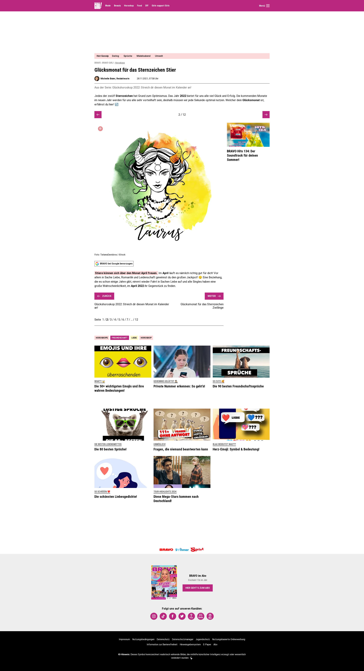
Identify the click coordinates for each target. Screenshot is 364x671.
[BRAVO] (166, 550)
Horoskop (129, 6)
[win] (210, 616)
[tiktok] (163, 616)
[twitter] (182, 616)
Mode (108, 6)
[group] (180, 56)
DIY (146, 6)
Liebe (134, 338)
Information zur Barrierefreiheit (162, 644)
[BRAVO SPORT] (198, 550)
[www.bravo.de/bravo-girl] (98, 5)
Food (139, 6)
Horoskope (120, 62)
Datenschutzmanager (182, 639)
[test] (191, 616)
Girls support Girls (160, 6)
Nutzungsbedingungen (143, 639)
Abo (215, 644)
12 (136, 319)
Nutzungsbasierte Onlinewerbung (228, 639)
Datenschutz (163, 639)
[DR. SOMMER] (182, 550)
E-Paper (207, 644)
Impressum (124, 639)
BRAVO (97, 62)
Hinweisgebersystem (190, 644)
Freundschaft (120, 338)
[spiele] (200, 616)
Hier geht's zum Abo (197, 588)
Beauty (117, 6)
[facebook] (172, 616)
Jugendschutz (203, 639)
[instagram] (153, 616)
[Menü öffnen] (268, 5)
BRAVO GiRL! (108, 62)
